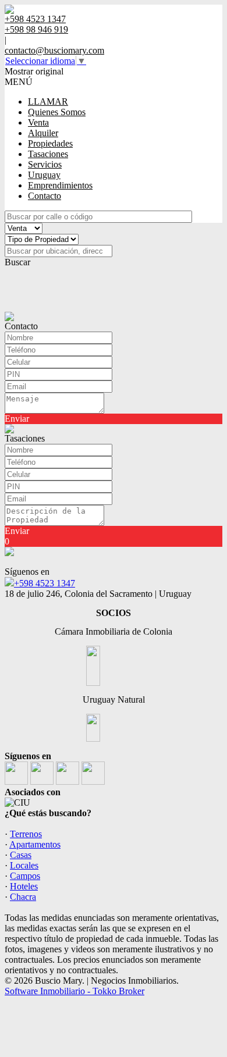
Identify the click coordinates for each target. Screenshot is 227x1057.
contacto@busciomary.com (54, 50)
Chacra (23, 897)
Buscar (17, 262)
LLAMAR (48, 101)
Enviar (17, 418)
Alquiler (43, 133)
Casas (20, 855)
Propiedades (50, 143)
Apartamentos (35, 844)
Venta (38, 122)
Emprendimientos (60, 185)
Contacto (44, 196)
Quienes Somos (57, 112)
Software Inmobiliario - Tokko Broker (74, 991)
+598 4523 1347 (44, 583)
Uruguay (44, 175)
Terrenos (26, 834)
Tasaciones (48, 154)
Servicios (45, 164)
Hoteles (24, 886)
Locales (24, 865)
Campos (25, 876)
